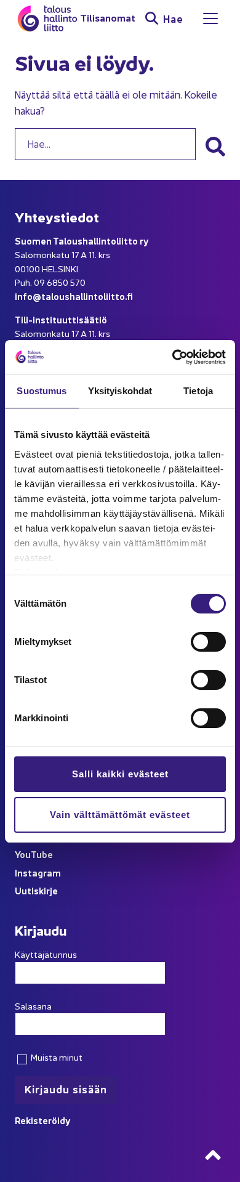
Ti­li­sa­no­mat (107, 18)
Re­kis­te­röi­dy (43, 1120)
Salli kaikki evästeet (120, 774)
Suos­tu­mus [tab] (41, 391)
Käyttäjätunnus (46, 954)
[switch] (208, 642)
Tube (42, 854)
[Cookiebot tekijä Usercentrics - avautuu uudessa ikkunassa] (172, 357)
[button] (215, 146)
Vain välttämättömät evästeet (120, 814)
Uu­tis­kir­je (36, 890)
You (23, 854)
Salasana (33, 1006)
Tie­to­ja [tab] (198, 391)
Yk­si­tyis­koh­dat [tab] (120, 391)
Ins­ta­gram (38, 872)
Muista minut (55, 1057)
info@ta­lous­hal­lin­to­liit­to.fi (74, 295)
